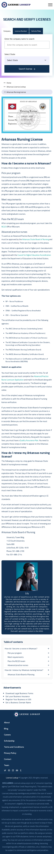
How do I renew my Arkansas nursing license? (24, 670)
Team (6, 765)
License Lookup (12, 777)
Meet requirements (16, 657)
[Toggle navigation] (50, 4)
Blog (6, 728)
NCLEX (4, 226)
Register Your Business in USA (18, 699)
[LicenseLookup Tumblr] (20, 770)
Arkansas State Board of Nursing (35, 239)
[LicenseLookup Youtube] (17, 770)
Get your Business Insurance (18, 696)
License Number (21, 31)
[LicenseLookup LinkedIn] (13, 770)
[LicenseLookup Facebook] (9, 770)
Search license (25, 68)
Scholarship (9, 741)
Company (7, 31)
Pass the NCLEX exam (16, 661)
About (7, 722)
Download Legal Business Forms (19, 693)
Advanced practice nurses (18, 665)
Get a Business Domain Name (18, 702)
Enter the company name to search (19, 38)
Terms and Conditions (14, 747)
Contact (7, 759)
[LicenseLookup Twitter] (5, 770)
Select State (10, 54)
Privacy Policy (10, 753)
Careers (7, 735)
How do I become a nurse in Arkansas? (21, 648)
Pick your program (15, 653)
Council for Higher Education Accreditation (34, 255)
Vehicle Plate (36, 31)
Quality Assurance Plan (29, 440)
